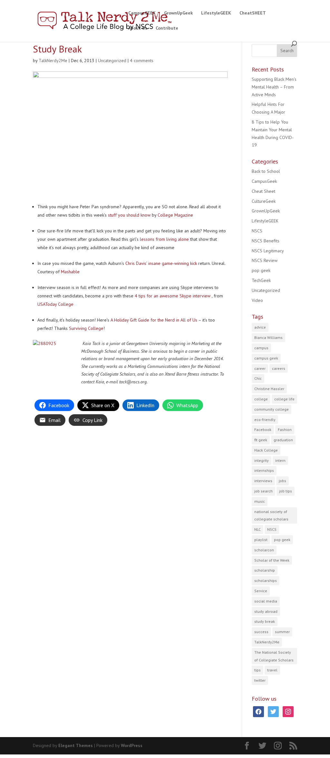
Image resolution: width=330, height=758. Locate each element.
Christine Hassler (269, 388)
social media (265, 601)
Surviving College (86, 328)
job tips (285, 491)
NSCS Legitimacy (268, 251)
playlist (260, 539)
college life (284, 399)
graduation (283, 439)
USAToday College (55, 304)
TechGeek (261, 280)
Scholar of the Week (271, 560)
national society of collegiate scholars (271, 515)
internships (264, 470)
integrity (261, 460)
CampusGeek (264, 181)
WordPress (131, 745)
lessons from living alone (164, 239)
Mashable (70, 272)
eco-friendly (265, 419)
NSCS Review (264, 260)
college (261, 399)
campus (261, 347)
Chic (258, 378)
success (261, 631)
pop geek (261, 270)
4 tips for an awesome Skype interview (173, 296)
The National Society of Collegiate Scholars (274, 656)
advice (260, 327)
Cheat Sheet (263, 191)
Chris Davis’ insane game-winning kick (161, 263)
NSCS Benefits (265, 241)
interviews (263, 480)
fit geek (260, 439)
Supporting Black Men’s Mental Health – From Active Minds (274, 87)
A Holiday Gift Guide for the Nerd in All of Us (154, 320)
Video (257, 300)
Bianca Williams (268, 337)
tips (257, 670)
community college (271, 409)
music (259, 501)
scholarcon (264, 549)
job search (263, 491)
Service (260, 590)
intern (280, 460)
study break (264, 621)
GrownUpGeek (178, 13)
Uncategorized (112, 60)
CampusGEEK (142, 13)
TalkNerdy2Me (53, 60)
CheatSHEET (252, 13)
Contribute (167, 28)
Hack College (266, 450)
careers (278, 368)
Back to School (266, 171)
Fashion (285, 429)
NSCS (257, 231)
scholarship (264, 570)
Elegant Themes (75, 745)
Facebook (262, 429)
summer (282, 631)
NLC (257, 529)
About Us (137, 28)
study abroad (265, 611)
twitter (260, 680)
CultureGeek (264, 201)
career (260, 368)
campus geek (266, 358)
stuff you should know (129, 215)
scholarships (265, 580)
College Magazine (175, 215)
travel (272, 670)
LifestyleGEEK (216, 13)
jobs (282, 480)
